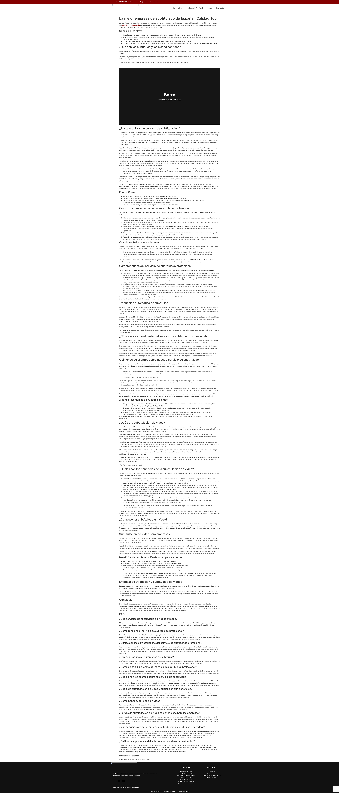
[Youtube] (119, 781)
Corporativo (177, 8)
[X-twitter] (123, 781)
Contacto (220, 8)
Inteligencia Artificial (194, 8)
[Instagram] (114, 781)
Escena (209, 8)
